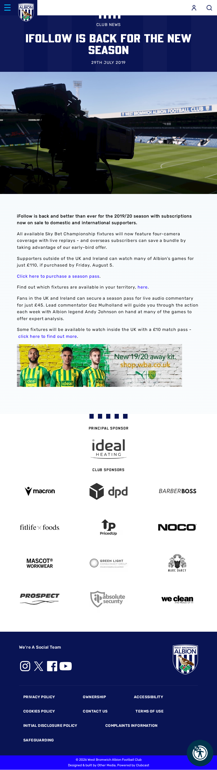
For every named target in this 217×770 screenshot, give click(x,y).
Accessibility (148, 697)
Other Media (106, 765)
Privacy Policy (39, 697)
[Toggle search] (209, 7)
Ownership (94, 697)
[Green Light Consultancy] (108, 563)
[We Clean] (177, 599)
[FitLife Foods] (40, 527)
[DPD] (108, 491)
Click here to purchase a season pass (58, 276)
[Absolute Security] (108, 599)
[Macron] (40, 491)
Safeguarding (38, 740)
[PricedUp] (108, 527)
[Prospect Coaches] (40, 599)
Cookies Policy (39, 711)
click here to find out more (47, 336)
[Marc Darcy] (177, 563)
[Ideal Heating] (108, 449)
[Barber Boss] (177, 491)
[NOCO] (177, 527)
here (143, 287)
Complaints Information (131, 725)
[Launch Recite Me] (200, 753)
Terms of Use (149, 711)
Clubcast (142, 765)
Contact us (95, 711)
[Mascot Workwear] (40, 563)
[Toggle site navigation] (7, 7)
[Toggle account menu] (194, 7)
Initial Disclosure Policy (50, 725)
